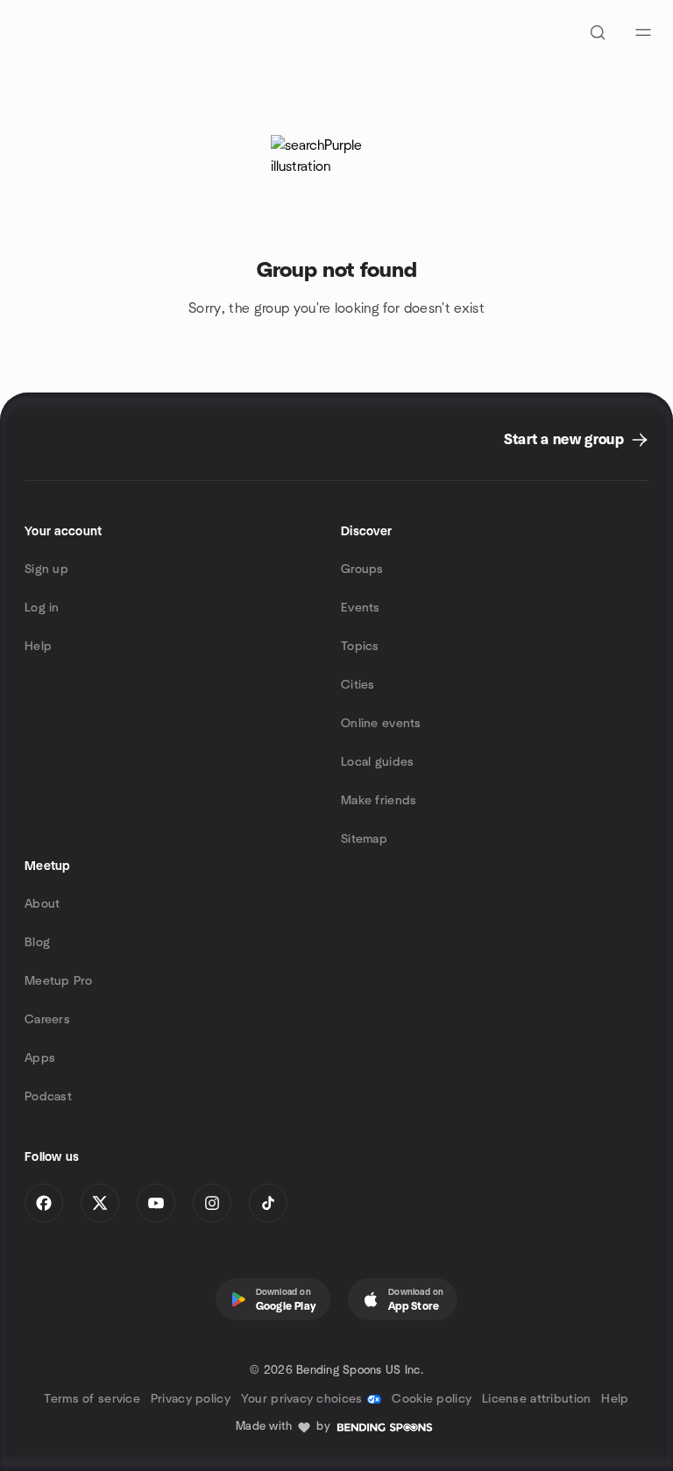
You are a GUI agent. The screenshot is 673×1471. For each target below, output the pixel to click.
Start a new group (564, 440)
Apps (40, 1058)
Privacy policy (190, 1399)
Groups (362, 569)
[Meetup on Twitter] (100, 1203)
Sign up (46, 569)
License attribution (536, 1399)
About (42, 904)
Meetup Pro (58, 981)
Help (38, 646)
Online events (381, 724)
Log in (42, 608)
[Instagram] (212, 1203)
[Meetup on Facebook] (44, 1203)
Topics (360, 646)
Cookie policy (431, 1399)
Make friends (378, 801)
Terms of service (91, 1399)
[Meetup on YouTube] (156, 1203)
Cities (358, 685)
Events (360, 608)
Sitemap (364, 839)
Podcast (48, 1097)
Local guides (377, 762)
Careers (47, 1020)
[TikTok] (268, 1203)
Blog (37, 943)
